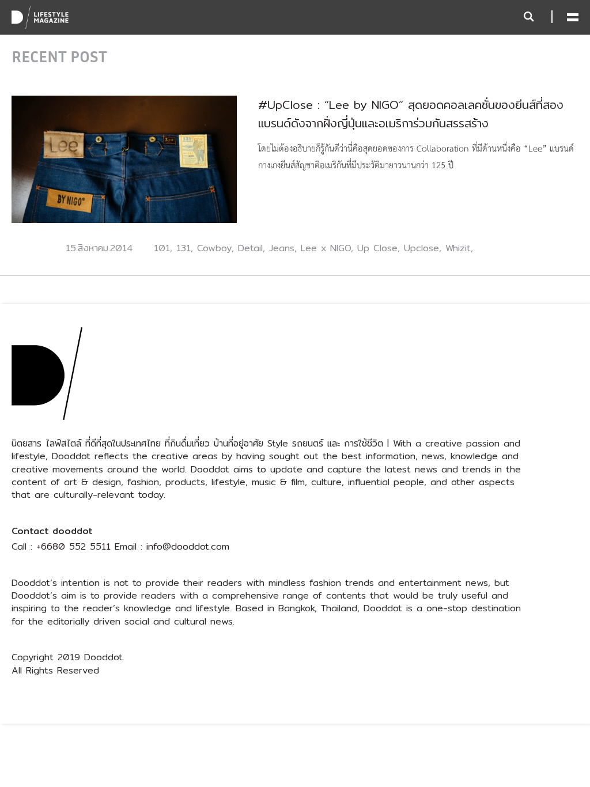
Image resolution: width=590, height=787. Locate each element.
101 (162, 248)
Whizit (458, 248)
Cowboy (214, 248)
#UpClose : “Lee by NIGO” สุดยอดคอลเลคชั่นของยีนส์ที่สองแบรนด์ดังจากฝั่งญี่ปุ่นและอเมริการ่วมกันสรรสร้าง (410, 114)
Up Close (377, 248)
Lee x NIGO (326, 248)
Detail (250, 248)
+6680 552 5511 (73, 546)
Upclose (421, 248)
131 (183, 248)
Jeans (281, 248)
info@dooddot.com (187, 546)
